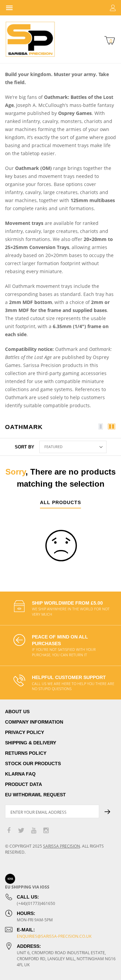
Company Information (34, 722)
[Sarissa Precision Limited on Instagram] (46, 831)
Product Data (23, 784)
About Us (17, 711)
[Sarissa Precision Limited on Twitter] (21, 831)
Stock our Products (33, 763)
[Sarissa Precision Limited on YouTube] (33, 831)
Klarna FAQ (20, 774)
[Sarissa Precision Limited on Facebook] (8, 831)
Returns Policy (25, 753)
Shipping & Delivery (30, 742)
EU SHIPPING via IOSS (27, 887)
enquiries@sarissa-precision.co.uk (54, 936)
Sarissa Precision (61, 846)
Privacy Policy (24, 732)
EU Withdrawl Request (35, 794)
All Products (60, 502)
